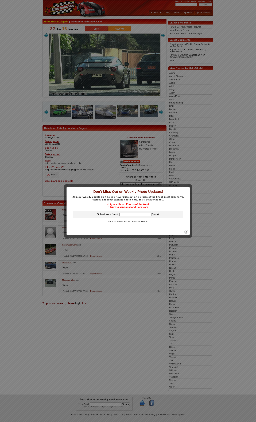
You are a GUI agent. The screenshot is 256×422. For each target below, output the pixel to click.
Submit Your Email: (108, 214)
